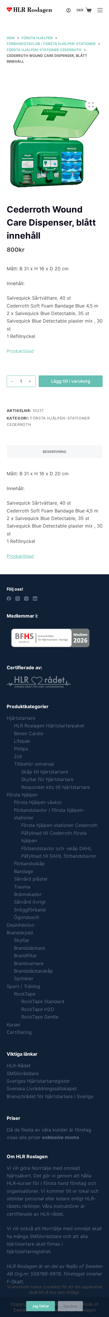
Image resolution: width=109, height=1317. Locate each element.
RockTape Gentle (39, 1017)
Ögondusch (26, 917)
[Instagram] (26, 598)
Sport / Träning (23, 986)
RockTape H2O (37, 1009)
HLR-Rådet (19, 1065)
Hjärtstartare (21, 718)
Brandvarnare (28, 963)
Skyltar (21, 940)
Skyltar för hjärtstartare (47, 779)
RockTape (24, 994)
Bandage (23, 871)
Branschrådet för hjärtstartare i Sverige (50, 1096)
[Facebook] (9, 598)
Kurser (13, 1025)
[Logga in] (68, 10)
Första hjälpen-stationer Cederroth (59, 825)
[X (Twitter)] (17, 598)
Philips (21, 749)
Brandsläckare (29, 948)
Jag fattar (40, 1306)
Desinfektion (20, 925)
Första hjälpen (22, 795)
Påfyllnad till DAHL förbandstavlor (58, 856)
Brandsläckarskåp (33, 971)
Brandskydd (20, 932)
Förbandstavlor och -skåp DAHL (56, 848)
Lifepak (22, 741)
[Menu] (100, 10)
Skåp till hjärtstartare (44, 772)
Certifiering (19, 1032)
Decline (70, 1306)
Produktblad (20, 351)
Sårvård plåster (31, 879)
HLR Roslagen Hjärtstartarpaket (49, 725)
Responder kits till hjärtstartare (55, 787)
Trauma (22, 887)
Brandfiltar (25, 955)
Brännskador (28, 894)
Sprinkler (23, 978)
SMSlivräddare (23, 1073)
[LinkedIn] (35, 598)
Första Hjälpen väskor (38, 802)
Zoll (18, 756)
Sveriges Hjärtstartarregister (38, 1081)
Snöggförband (30, 910)
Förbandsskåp (29, 863)
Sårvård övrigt (30, 902)
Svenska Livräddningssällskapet (42, 1088)
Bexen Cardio (29, 733)
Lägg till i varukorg (70, 381)
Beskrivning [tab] (54, 451)
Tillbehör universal (34, 764)
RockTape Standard (42, 1001)
